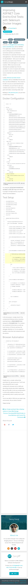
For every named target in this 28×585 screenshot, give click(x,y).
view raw (22, 183)
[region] (14, 141)
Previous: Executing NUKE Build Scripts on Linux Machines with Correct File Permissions (14, 415)
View (14, 573)
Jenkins (15, 42)
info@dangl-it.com (17, 565)
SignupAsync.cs (7, 376)
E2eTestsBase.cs (7, 312)
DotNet (10, 39)
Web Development (7, 31)
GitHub (6, 184)
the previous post (13, 92)
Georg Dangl (12, 28)
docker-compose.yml (8, 183)
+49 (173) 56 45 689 (11, 567)
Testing (5, 42)
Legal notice (23, 582)
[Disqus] (14, 453)
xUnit (10, 42)
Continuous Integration (19, 39)
